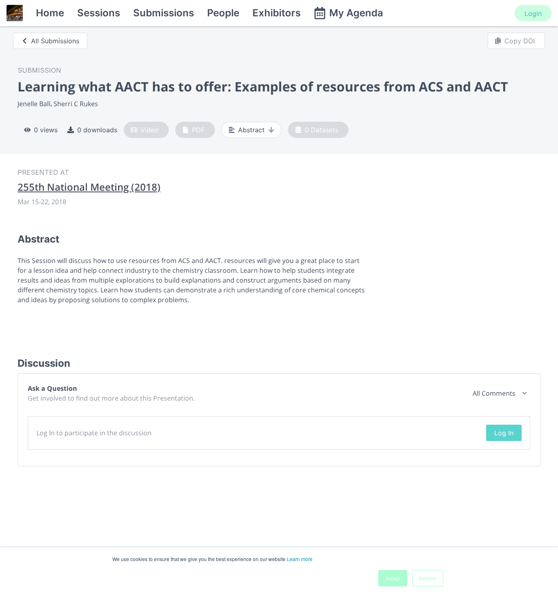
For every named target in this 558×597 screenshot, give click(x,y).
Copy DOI (519, 41)
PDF (198, 130)
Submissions (163, 13)
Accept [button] (392, 578)
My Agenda (356, 13)
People (223, 13)
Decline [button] (427, 578)
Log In (503, 433)
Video (149, 130)
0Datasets (321, 130)
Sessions (98, 13)
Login (533, 13)
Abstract (251, 130)
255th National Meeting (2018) (89, 187)
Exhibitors (276, 13)
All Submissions (55, 41)
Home (50, 13)
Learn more (299, 558)
